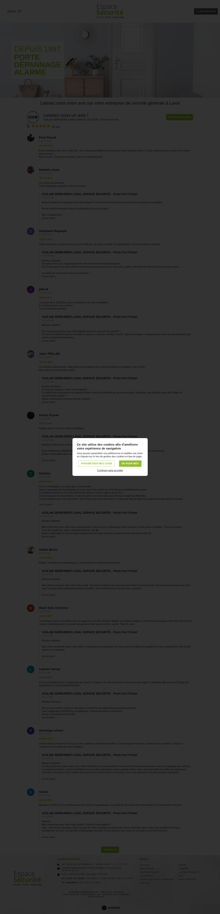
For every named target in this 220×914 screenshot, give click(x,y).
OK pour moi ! (130, 463)
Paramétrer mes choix (96, 463)
